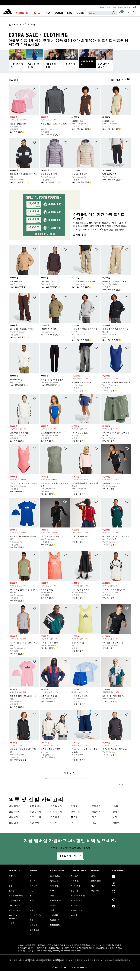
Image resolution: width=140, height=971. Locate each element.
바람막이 (96, 812)
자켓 (94, 817)
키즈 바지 (55, 823)
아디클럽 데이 (22, 13)
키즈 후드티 (56, 812)
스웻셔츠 (75, 812)
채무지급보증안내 (123, 960)
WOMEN (59, 13)
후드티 (74, 817)
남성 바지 (13, 817)
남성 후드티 (14, 812)
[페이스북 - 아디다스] (121, 877)
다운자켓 (96, 823)
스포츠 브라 (35, 817)
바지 (115, 817)
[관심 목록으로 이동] (127, 13)
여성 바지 (34, 823)
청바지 (116, 812)
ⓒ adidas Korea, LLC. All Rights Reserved (70, 967)
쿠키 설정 (14, 960)
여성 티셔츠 (35, 806)
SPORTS (80, 13)
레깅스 (116, 823)
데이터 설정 (24, 960)
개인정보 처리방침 (51, 960)
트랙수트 (96, 806)
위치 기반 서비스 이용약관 (71, 960)
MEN (48, 13)
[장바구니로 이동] (133, 13)
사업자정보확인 (107, 960)
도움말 (102, 7)
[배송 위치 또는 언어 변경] (134, 7)
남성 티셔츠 (14, 806)
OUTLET (37, 13)
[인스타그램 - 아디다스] (121, 884)
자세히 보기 (79, 235)
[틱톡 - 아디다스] (121, 899)
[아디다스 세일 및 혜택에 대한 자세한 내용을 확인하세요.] (70, 2)
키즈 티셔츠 (56, 806)
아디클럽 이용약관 (91, 960)
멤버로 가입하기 (124, 7)
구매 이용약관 (36, 960)
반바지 (116, 806)
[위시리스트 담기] (34, 89)
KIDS (69, 13)
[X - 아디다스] (121, 892)
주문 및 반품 (111, 7)
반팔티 (74, 806)
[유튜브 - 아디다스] (121, 906)
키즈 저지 (55, 817)
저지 (73, 823)
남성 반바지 (14, 823)
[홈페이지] (7, 11)
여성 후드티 (35, 812)
